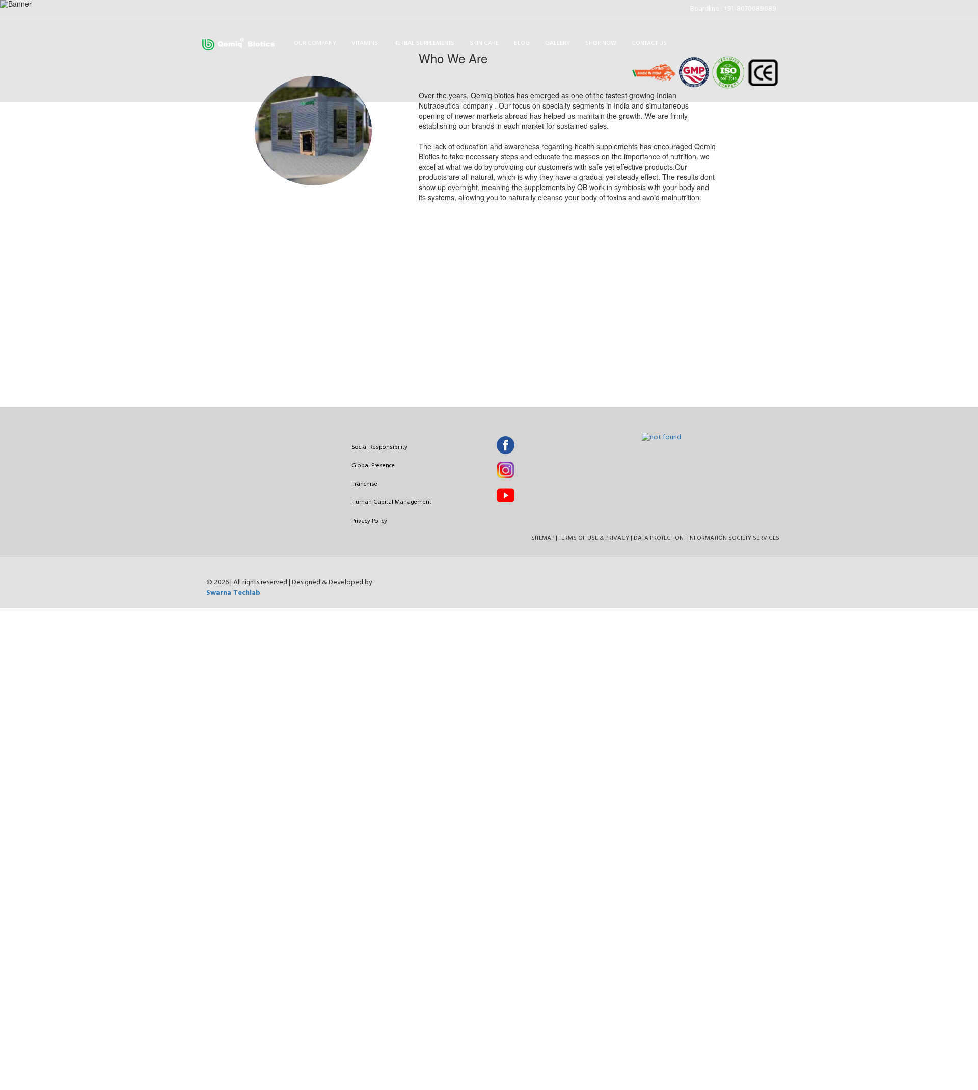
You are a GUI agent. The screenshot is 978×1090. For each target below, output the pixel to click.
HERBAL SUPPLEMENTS (423, 43)
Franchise (364, 484)
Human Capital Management (391, 502)
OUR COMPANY (315, 43)
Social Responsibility (379, 447)
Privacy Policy (369, 521)
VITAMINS (364, 43)
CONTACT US (649, 43)
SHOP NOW (600, 43)
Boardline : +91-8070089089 (734, 9)
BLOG (522, 43)
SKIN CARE (484, 43)
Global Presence (373, 466)
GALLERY (557, 43)
